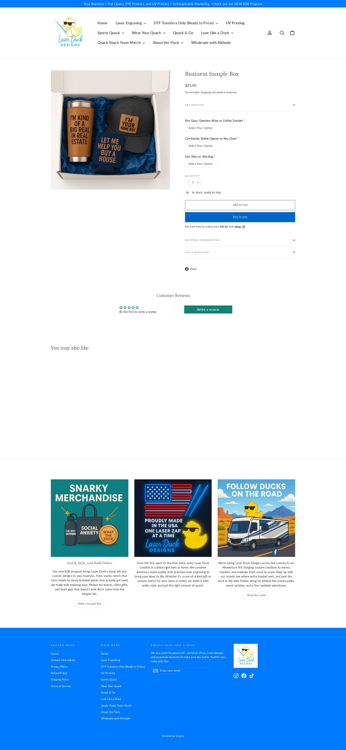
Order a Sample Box (89, 603)
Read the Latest (256, 595)
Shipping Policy (60, 679)
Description (194, 105)
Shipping (206, 92)
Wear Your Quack (147, 32)
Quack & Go (183, 32)
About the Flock (166, 42)
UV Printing (235, 23)
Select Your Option (200, 128)
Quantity (192, 176)
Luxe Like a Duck (215, 32)
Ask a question (197, 252)
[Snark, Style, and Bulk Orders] (89, 518)
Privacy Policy (59, 666)
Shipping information (202, 240)
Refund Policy (59, 673)
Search (55, 653)
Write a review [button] (208, 309)
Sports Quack (109, 32)
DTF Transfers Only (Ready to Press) (184, 23)
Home (103, 23)
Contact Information (63, 660)
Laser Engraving (129, 23)
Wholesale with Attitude (211, 42)
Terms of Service (61, 686)
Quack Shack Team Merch (120, 42)
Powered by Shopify (173, 735)
